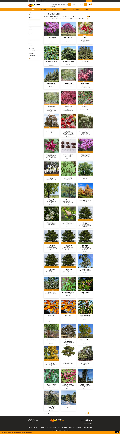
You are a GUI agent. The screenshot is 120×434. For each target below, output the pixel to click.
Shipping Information (59, 430)
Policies (53, 430)
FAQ (59, 427)
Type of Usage (31, 48)
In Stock (31, 14)
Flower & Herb (64, 9)
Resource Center (43, 427)
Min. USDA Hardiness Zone (33, 38)
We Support (66, 430)
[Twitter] (91, 420)
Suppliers (36, 427)
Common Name (31, 32)
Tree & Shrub (43, 9)
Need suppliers (32, 58)
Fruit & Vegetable (76, 9)
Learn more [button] (30, 432)
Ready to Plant (31, 53)
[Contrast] (90, 423)
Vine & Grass (53, 9)
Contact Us (71, 427)
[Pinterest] (88, 420)
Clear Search (53, 6)
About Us (30, 427)
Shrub (30, 20)
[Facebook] (86, 420)
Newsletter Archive (87, 427)
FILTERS (30, 12)
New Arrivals (64, 427)
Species (30, 27)
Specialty (87, 9)
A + (86, 423)
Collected (30, 43)
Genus (30, 22)
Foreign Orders (53, 427)
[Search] (69, 4)
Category (30, 17)
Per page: (45, 413)
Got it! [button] (117, 432)
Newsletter (78, 427)
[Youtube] (89, 420)
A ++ (88, 423)
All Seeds (33, 9)
